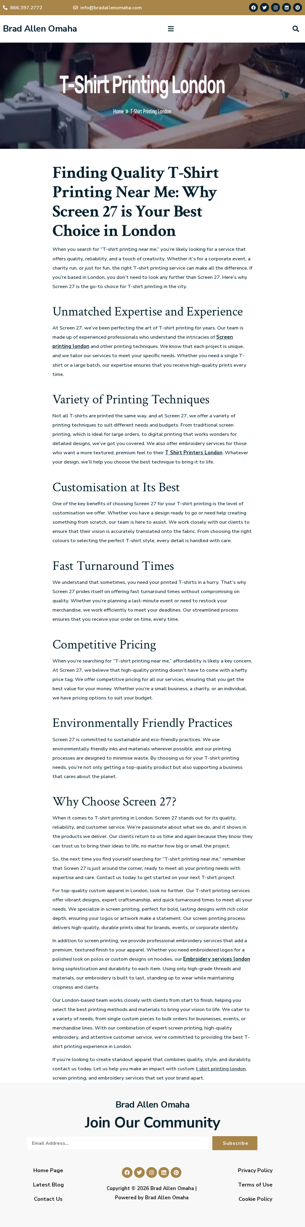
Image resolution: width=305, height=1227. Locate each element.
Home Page (48, 1170)
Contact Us (48, 1199)
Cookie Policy (255, 1199)
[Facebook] (253, 7)
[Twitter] (264, 7)
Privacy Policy (255, 1170)
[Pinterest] (297, 7)
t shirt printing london (221, 1068)
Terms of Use (255, 1184)
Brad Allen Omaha (40, 29)
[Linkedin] (286, 7)
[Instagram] (275, 7)
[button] (171, 29)
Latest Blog (48, 1184)
